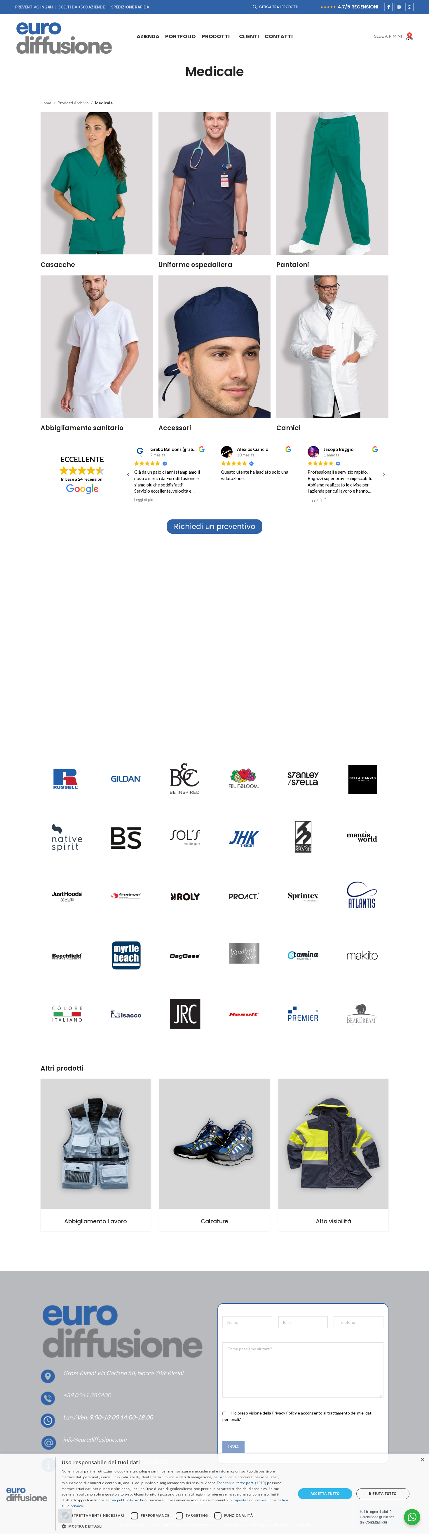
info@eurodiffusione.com (94, 1439)
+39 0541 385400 (87, 1394)
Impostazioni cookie (249, 1500)
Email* (284, 1311)
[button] (383, 474)
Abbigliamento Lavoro (95, 1221)
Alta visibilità (333, 1221)
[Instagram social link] (399, 7)
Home (46, 102)
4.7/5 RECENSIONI (358, 6)
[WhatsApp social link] (409, 7)
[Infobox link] (390, 36)
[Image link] (185, 1013)
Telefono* (343, 1311)
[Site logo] (66, 35)
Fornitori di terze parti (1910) (241, 1482)
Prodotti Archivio (73, 102)
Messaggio (232, 1337)
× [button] (422, 1460)
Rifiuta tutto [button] (383, 1493)
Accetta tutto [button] (325, 1493)
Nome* (228, 1311)
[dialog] (214, 1494)
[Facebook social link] (388, 7)
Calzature (214, 1221)
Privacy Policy (284, 1412)
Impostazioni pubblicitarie (116, 1500)
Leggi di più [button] (143, 499)
